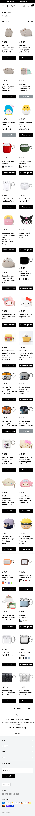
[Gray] (6, 166)
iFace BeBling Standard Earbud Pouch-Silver (25, 693)
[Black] (3, 166)
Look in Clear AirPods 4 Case (7, 654)
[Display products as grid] (29, 21)
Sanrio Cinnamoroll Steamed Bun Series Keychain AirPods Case (8, 500)
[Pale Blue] (29, 658)
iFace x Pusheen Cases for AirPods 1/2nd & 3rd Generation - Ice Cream (26, 355)
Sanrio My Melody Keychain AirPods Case (8, 317)
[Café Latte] (26, 620)
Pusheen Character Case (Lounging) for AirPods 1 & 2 (25, 49)
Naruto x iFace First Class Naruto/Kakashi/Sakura (9, 423)
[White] (23, 279)
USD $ (4, 785)
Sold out (26, 96)
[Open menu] (3, 6)
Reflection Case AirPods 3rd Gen (25, 576)
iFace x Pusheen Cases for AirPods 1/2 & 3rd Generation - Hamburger (8, 355)
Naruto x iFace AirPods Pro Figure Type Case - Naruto (26, 540)
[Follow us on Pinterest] (14, 794)
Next (29, 708)
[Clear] (3, 658)
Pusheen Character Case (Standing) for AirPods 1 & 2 (8, 49)
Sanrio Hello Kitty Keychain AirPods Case (25, 317)
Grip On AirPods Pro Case (25, 162)
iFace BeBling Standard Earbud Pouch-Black (8, 693)
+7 (29, 279)
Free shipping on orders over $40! (17, 1)
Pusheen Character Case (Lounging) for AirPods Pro (8, 87)
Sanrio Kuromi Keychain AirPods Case (25, 235)
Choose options (9, 173)
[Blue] (6, 583)
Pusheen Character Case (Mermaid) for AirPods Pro (25, 87)
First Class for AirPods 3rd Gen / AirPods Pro (25, 273)
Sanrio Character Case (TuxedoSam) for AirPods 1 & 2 (8, 126)
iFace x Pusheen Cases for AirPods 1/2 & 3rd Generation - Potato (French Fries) (8, 238)
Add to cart (8, 58)
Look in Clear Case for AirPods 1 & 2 (9, 200)
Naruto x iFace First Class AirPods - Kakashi (26, 423)
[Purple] (9, 583)
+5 (12, 166)
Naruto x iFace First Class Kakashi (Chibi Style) (24, 390)
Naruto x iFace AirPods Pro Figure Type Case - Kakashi (8, 540)
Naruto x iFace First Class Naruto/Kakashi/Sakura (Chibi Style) (9, 390)
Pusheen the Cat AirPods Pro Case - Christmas (8, 617)
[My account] (28, 6)
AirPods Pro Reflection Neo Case (7, 577)
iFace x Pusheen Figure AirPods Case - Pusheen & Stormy (8, 279)
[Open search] (24, 6)
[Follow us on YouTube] (17, 794)
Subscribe (8, 776)
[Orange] (3, 583)
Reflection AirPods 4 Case (26, 654)
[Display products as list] (32, 21)
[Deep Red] (20, 279)
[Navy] (9, 166)
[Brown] (26, 580)
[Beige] (20, 166)
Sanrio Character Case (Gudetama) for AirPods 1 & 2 (25, 126)
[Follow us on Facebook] (3, 794)
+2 (29, 580)
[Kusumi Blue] (20, 620)
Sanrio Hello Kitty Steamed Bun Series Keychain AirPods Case (25, 460)
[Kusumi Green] (23, 620)
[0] (31, 6)
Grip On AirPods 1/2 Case (8, 162)
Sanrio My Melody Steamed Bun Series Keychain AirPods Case (25, 499)
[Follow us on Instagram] (10, 794)
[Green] (11, 583)
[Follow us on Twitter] (6, 794)
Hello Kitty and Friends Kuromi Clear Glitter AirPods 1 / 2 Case (8, 460)
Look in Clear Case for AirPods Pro (26, 200)
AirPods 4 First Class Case (24, 616)
